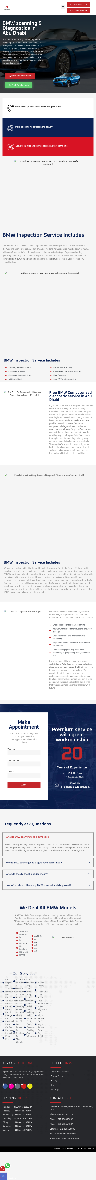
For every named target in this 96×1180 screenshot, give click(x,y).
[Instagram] (11, 1086)
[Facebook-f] (5, 1086)
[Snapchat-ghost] (29, 1086)
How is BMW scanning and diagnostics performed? (34, 862)
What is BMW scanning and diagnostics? (28, 836)
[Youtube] (23, 1086)
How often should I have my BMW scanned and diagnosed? (38, 885)
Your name (12, 749)
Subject (11, 772)
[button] (63, 7)
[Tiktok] (17, 1086)
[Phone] (2, 1170)
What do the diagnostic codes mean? (27, 873)
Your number (13, 760)
